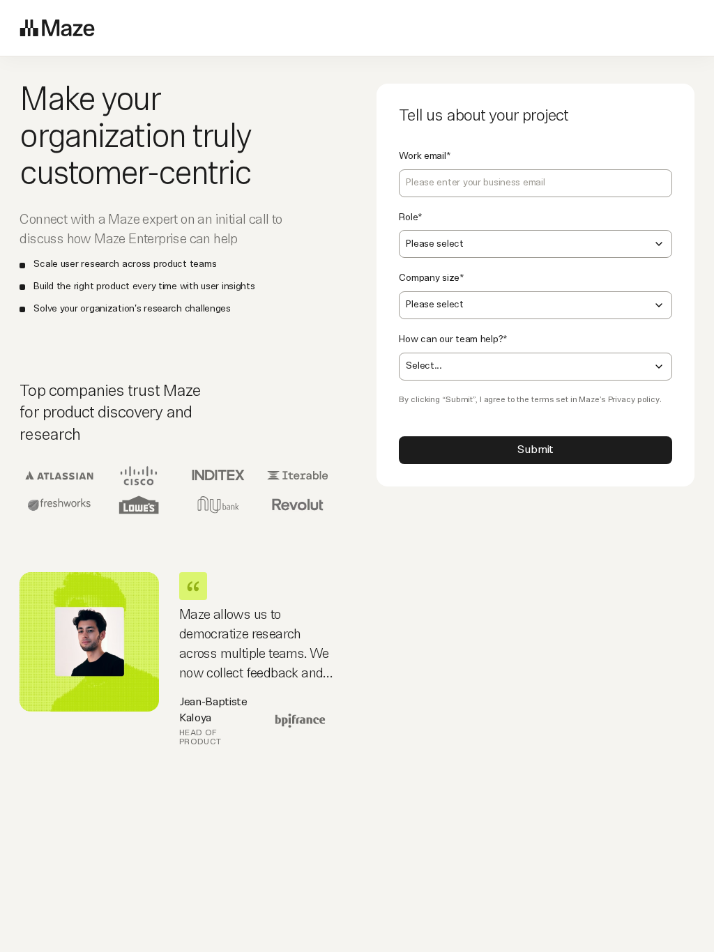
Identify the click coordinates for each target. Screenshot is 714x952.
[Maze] (57, 28)
